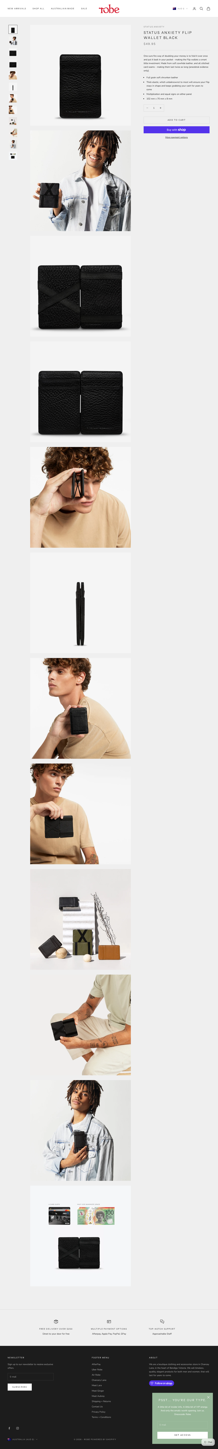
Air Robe (96, 1374)
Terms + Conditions (101, 1417)
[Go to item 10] (12, 132)
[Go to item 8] (12, 109)
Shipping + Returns (101, 1401)
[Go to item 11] (12, 144)
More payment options (176, 137)
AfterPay (96, 1364)
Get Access (182, 1435)
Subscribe (19, 1387)
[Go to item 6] (12, 86)
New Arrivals (17, 8)
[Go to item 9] (12, 121)
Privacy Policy (98, 1411)
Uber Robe (97, 1369)
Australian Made (63, 8)
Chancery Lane (99, 1380)
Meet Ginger (98, 1390)
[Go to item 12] (12, 155)
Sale (84, 8)
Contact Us (97, 1406)
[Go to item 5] (12, 75)
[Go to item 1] (12, 29)
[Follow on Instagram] (17, 1428)
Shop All (39, 8)
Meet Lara (97, 1385)
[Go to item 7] (12, 98)
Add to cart (177, 120)
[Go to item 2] (12, 40)
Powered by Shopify (103, 1439)
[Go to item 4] (12, 63)
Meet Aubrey (98, 1396)
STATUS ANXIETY (154, 27)
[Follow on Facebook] (9, 1428)
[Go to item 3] (12, 52)
